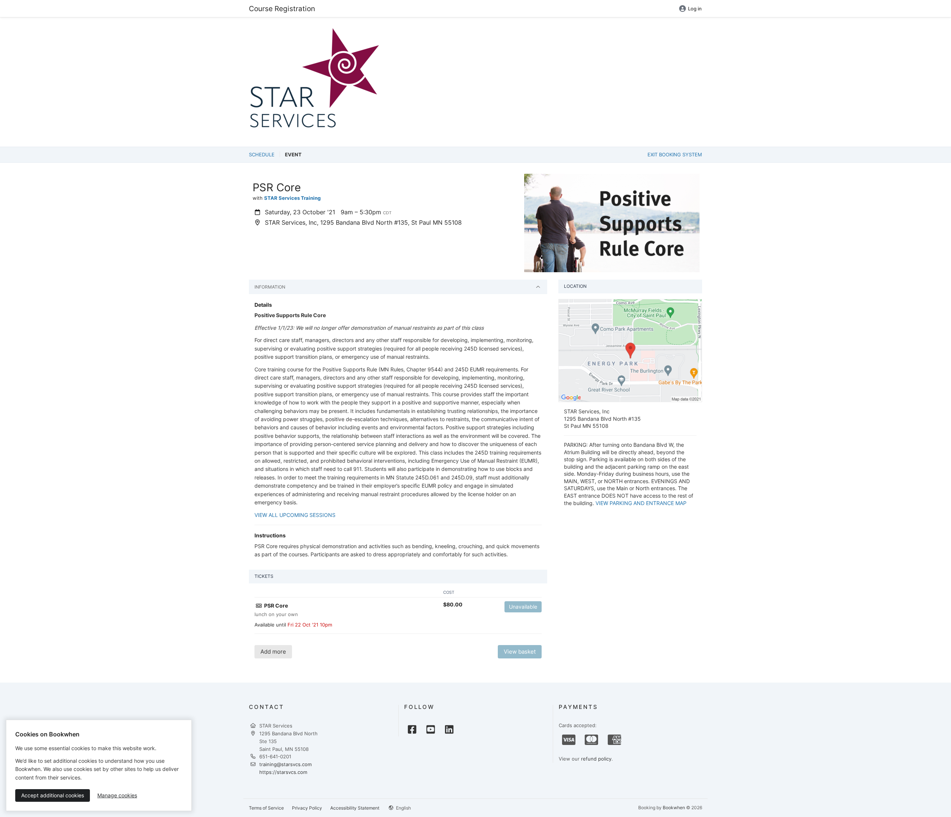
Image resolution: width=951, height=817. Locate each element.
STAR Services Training (292, 198)
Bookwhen (674, 807)
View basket (520, 651)
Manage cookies (117, 795)
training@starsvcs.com (285, 764)
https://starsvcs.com (283, 772)
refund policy (596, 759)
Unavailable (523, 606)
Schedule (262, 154)
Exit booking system (674, 154)
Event (293, 154)
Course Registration (282, 8)
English (403, 808)
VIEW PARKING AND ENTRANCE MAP (641, 503)
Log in (695, 9)
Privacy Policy (307, 808)
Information (269, 287)
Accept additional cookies (52, 795)
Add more (273, 651)
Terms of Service (266, 808)
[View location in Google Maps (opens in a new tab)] (630, 350)
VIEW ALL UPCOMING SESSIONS (294, 515)
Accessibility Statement (354, 808)
